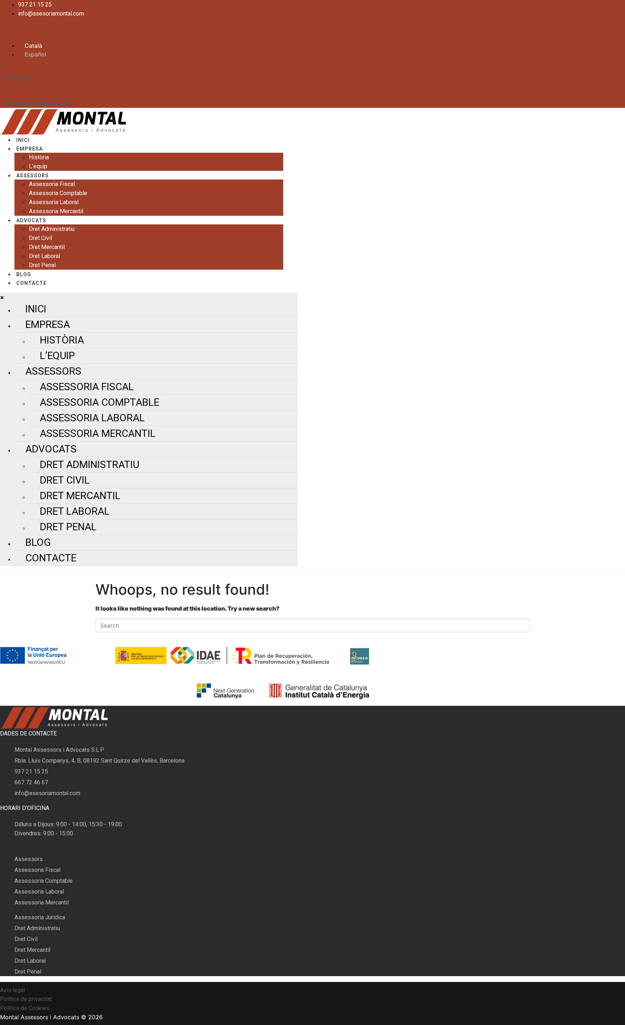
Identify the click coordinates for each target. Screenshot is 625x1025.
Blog (23, 274)
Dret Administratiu (52, 228)
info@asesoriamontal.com (51, 13)
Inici (23, 140)
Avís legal (12, 990)
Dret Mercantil (47, 247)
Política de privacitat (26, 999)
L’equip (38, 166)
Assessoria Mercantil (56, 211)
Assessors (32, 175)
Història (39, 157)
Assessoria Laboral (53, 202)
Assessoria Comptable (58, 193)
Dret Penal (42, 265)
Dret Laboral (44, 256)
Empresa (29, 149)
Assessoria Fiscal (52, 184)
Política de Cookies (25, 1008)
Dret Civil (40, 238)
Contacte (31, 283)
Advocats (31, 220)
